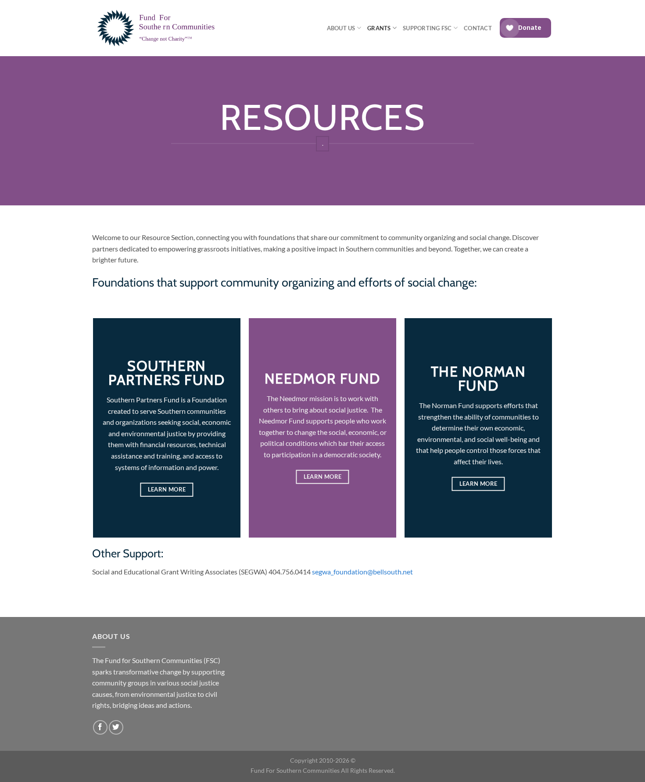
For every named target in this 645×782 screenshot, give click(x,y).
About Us (341, 28)
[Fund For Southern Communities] (158, 28)
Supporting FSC (427, 28)
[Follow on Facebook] (100, 727)
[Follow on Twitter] (116, 727)
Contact (478, 28)
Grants (379, 28)
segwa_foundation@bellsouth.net (362, 571)
